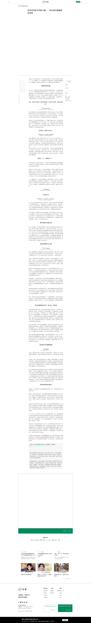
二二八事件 (67, 99)
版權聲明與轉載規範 (22, 605)
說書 (60, 595)
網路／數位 (67, 100)
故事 (66, 93)
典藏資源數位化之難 (22, 87)
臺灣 (66, 96)
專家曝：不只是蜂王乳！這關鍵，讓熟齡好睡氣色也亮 (44, 575)
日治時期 (68, 96)
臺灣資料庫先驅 (21, 80)
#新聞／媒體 (42, 540)
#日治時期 (36, 540)
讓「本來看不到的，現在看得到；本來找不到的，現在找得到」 (23, 82)
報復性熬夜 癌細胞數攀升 (26, 574)
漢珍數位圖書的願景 (22, 91)
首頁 (19, 5)
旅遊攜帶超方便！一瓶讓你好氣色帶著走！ (61, 575)
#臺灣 (32, 540)
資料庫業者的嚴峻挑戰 (22, 90)
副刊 (60, 597)
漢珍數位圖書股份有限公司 (39, 444)
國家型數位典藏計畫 (22, 85)
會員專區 (52, 590)
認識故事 (45, 590)
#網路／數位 (54, 540)
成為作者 (45, 595)
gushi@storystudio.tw (26, 608)
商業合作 (45, 593)
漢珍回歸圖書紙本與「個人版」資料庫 (23, 88)
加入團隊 (45, 597)
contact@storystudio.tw (28, 606)
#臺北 (59, 540)
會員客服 (52, 593)
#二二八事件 (48, 540)
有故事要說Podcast (60, 590)
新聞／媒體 (67, 98)
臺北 (70, 100)
